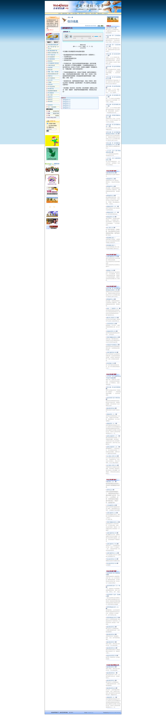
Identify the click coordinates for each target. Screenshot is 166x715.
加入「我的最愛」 (52, 107)
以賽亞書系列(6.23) (111, 533)
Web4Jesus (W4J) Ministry (114, 712)
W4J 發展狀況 (51, 78)
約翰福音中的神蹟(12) (112, 345)
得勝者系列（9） (110, 423)
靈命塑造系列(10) (111, 688)
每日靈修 (75, 13)
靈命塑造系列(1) (110, 28)
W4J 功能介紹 (51, 55)
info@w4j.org (90, 712)
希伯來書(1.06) (110, 363)
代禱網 (49, 82)
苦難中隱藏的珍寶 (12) (112, 337)
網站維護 (50, 101)
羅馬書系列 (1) (66, 108)
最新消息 (64, 13)
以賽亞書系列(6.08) (111, 352)
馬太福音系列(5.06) (111, 563)
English (106, 13)
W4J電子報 (51, 88)
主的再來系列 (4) (110, 323)
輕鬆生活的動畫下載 (53, 52)
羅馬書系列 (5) (66, 100)
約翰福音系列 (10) (111, 331)
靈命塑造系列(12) (111, 648)
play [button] (66, 36)
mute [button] (93, 36)
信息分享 (87, 13)
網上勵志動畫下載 (52, 50)
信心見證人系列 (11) (111, 465)
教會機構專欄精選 (52, 90)
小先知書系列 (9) (110, 505)
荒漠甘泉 (50, 84)
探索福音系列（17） (111, 212)
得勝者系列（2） (110, 414)
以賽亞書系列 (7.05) (111, 544)
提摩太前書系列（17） (112, 436)
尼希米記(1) (109, 489)
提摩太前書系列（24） (112, 447)
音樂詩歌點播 (51, 65)
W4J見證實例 (51, 86)
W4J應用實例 (51, 59)
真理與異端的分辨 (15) (112, 617)
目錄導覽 (50, 67)
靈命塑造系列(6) (110, 173)
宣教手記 (50, 76)
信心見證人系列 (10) (111, 456)
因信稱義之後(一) (111, 237)
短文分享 (50, 80)
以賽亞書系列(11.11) (111, 553)
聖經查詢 (50, 61)
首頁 (59, 13)
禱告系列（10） (110, 481)
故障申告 (50, 97)
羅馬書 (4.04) (110, 270)
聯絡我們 (100, 13)
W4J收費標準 (51, 57)
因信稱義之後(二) (111, 245)
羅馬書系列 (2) (66, 106)
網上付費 (50, 95)
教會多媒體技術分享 (53, 74)
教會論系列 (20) (110, 216)
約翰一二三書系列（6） (112, 308)
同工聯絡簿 (51, 93)
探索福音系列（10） (111, 206)
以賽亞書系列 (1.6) (111, 513)
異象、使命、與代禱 (53, 71)
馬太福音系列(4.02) (111, 559)
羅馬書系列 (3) (66, 104)
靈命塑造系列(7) (110, 642)
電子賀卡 (81, 13)
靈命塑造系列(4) (110, 634)
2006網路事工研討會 (53, 63)
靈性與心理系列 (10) (111, 317)
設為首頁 (50, 105)
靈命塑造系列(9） (111, 673)
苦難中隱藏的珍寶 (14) (112, 522)
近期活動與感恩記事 (53, 44)
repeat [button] (82, 38)
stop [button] (70, 36)
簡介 (70, 13)
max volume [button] (100, 36)
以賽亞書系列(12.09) (111, 256)
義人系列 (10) (110, 227)
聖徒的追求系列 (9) (111, 655)
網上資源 (93, 13)
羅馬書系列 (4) (66, 102)
